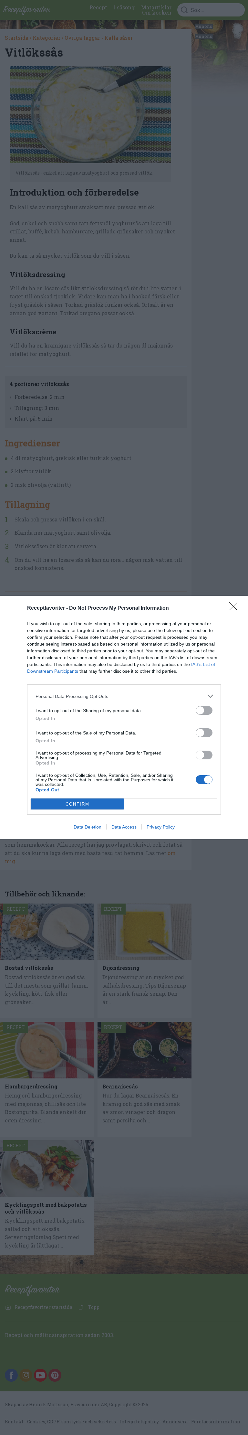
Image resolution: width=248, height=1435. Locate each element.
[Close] (235, 608)
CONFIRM (77, 804)
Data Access (124, 827)
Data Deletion (87, 827)
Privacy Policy (161, 827)
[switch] (204, 710)
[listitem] (124, 696)
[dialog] (124, 717)
